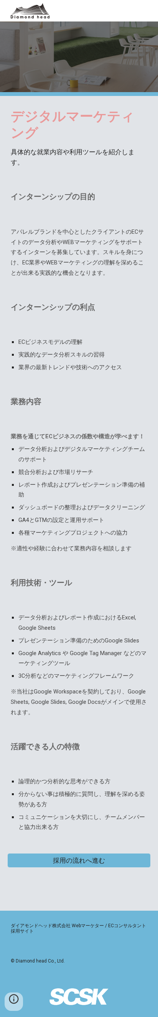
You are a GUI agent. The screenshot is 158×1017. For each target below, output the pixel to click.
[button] (14, 1001)
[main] (79, 137)
